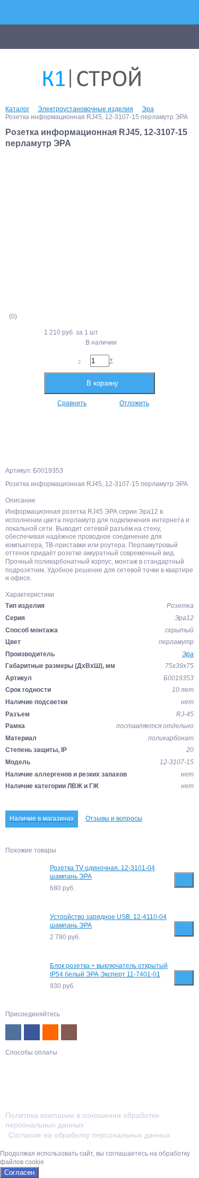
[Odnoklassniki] (50, 1032)
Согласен (19, 1172)
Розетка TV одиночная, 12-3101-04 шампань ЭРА (102, 872)
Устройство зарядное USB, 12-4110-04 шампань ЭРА (108, 921)
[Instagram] (69, 1032)
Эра (188, 654)
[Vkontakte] (13, 1032)
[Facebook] (32, 1032)
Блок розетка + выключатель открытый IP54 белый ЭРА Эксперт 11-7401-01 (109, 970)
